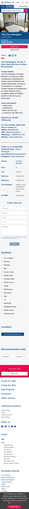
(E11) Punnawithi (9, 447)
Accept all (14, 507)
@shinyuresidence (13, 132)
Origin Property (6, 482)
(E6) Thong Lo (8, 454)
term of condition (13, 238)
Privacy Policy (16, 502)
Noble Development (8, 479)
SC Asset (4, 491)
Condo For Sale (8, 381)
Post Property (7, 389)
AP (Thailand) (5, 475)
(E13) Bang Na (8, 445)
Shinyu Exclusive (6, 414)
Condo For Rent (8, 385)
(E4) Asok (7, 458)
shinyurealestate (15, 137)
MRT (3, 439)
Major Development (7, 477)
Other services (8, 398)
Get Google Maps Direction (12, 334)
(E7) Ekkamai (8, 452)
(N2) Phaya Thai (9, 461)
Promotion (6, 394)
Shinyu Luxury (5, 410)
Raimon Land (5, 486)
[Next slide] (26, 29)
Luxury (3, 412)
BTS (2, 442)
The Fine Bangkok (19, 162)
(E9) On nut (7, 449)
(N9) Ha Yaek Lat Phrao (11, 463)
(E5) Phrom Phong (9, 456)
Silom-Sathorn (5, 417)
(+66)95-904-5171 (18, 134)
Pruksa (3, 484)
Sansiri (3, 488)
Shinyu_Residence (17, 156)
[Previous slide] (22, 29)
